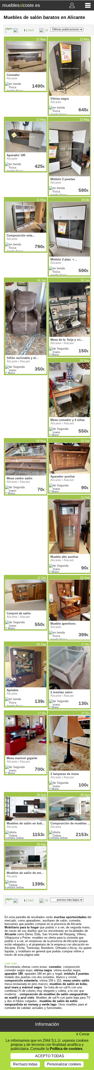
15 (46, 30)
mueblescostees (21, 5)
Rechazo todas (25, 1064)
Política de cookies (66, 1049)
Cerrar (82, 1034)
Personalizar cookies (64, 1064)
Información (47, 1024)
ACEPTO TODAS (49, 1056)
